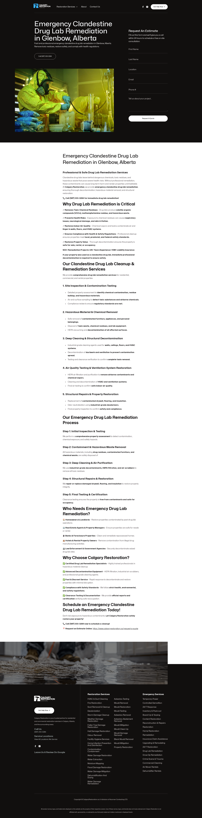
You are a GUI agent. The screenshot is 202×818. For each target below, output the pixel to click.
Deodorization (94, 711)
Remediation (148, 735)
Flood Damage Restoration (100, 767)
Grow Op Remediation (152, 755)
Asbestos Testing (121, 699)
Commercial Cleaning (152, 763)
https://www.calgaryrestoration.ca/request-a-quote (115, 629)
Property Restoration (123, 747)
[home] (43, 6)
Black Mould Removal (123, 739)
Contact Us (95, 7)
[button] (67, 7)
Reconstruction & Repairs (154, 723)
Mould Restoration (122, 707)
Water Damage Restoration (100, 755)
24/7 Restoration (150, 747)
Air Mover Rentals (150, 767)
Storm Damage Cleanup (98, 715)
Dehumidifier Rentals (152, 771)
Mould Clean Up (121, 729)
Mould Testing (120, 711)
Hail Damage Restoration (99, 731)
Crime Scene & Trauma (153, 759)
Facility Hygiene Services (98, 739)
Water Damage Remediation (94, 783)
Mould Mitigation (121, 725)
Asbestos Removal (122, 715)
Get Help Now (159, 6)
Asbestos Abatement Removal (123, 720)
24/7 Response (149, 707)
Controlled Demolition (152, 703)
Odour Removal (95, 735)
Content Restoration (152, 719)
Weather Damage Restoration (95, 720)
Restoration (148, 727)
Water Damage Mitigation (99, 771)
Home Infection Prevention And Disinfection (99, 744)
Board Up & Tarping (151, 715)
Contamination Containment (94, 750)
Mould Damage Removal (121, 734)
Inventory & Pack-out (152, 711)
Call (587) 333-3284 (45, 56)
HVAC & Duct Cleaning (98, 699)
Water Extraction (95, 759)
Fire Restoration (95, 703)
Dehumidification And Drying (97, 777)
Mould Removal (121, 703)
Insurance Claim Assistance (155, 739)
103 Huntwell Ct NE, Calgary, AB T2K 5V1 (101, 806)
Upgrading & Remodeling (154, 743)
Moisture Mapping (96, 763)
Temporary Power (150, 699)
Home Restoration (151, 731)
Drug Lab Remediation (153, 751)
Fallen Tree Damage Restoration (96, 726)
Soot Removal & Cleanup (99, 707)
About (83, 7)
